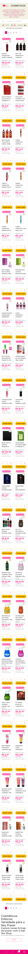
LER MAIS (14, 939)
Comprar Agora (7, 77)
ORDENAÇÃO (20, 25)
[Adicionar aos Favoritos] (10, 41)
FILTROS (7, 25)
